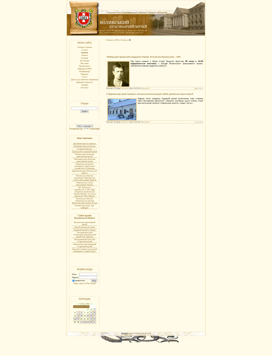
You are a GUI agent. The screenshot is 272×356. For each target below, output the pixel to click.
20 (81, 319)
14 (85, 316)
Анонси (142, 12)
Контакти (162, 12)
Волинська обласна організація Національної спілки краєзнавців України (84, 178)
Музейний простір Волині (84, 146)
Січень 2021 (84, 304)
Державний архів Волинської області (84, 172)
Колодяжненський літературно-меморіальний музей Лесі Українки (84, 234)
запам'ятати (80, 281)
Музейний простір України (85, 144)
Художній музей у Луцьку (85, 230)
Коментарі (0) (145, 88)
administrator (125, 88)
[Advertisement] (130, 48)
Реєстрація (91, 283)
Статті (120, 12)
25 (75, 322)
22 (88, 319)
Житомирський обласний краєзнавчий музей (84, 160)
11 (75, 316)
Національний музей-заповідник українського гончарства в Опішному (84, 166)
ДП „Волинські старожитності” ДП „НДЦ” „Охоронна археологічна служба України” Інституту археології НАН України (84, 191)
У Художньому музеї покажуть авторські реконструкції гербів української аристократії (149, 94)
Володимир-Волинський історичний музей (84, 240)
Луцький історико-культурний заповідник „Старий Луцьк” (84, 250)
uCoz (149, 333)
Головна (111, 12)
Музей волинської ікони (85, 227)
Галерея (152, 12)
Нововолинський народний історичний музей (84, 245)
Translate (94, 128)
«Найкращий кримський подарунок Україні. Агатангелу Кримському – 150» (143, 57)
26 (78, 322)
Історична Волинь (84, 149)
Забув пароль (79, 283)
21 (85, 319)
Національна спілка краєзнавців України (84, 184)
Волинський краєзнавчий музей (84, 223)
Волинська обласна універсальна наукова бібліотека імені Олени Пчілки (84, 201)
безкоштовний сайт (136, 333)
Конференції (131, 12)
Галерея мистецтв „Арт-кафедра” (85, 207)
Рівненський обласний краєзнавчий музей (84, 155)
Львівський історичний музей (84, 152)
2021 (117, 40)
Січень (124, 40)
